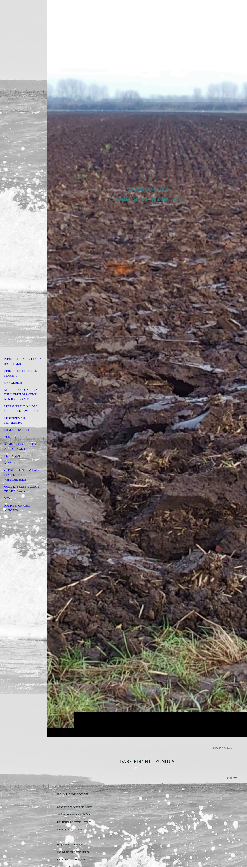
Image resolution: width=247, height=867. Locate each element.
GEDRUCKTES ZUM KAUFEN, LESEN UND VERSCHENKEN (21, 475)
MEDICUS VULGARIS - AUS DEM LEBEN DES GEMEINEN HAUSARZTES (22, 394)
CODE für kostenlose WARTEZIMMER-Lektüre (22, 489)
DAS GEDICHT (14, 382)
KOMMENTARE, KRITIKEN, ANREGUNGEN (22, 446)
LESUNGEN (12, 455)
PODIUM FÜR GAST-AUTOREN (17, 508)
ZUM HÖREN (13, 437)
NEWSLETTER (14, 463)
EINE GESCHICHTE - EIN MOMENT (20, 373)
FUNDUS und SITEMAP (19, 429)
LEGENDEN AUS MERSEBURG (15, 420)
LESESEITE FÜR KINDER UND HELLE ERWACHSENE (22, 409)
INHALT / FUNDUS (225, 747)
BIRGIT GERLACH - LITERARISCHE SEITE (23, 361)
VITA (7, 498)
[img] (147, 368)
